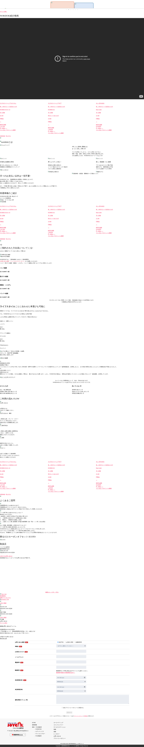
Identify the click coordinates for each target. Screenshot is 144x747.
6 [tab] (77, 9)
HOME (34, 722)
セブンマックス (39, 731)
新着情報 (34, 724)
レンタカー (57, 734)
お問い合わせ (57, 736)
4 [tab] (73, 9)
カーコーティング (58, 722)
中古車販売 (38, 736)
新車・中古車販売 (37, 727)
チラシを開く (3, 11)
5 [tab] (75, 9)
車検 (55, 729)
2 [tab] (68, 9)
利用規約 (86, 716)
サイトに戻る (3, 623)
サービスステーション (60, 727)
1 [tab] (66, 9)
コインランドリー (58, 724)
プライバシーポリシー (78, 716)
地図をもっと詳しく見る (51, 592)
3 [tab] (71, 9)
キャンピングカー (40, 733)
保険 (55, 731)
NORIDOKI (38, 729)
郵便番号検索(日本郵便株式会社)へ (65, 672)
